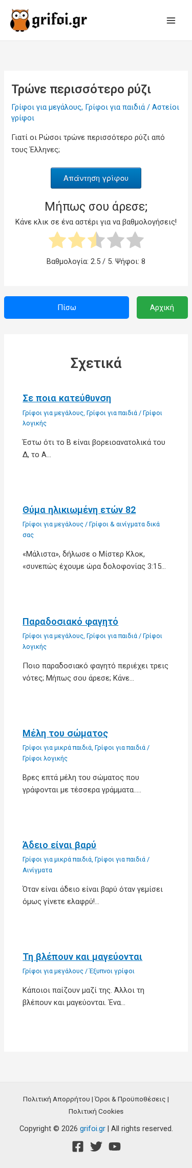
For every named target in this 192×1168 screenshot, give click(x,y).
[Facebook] (78, 1146)
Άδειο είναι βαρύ (59, 844)
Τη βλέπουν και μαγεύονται (82, 956)
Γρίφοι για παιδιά (115, 107)
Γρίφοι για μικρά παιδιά (57, 747)
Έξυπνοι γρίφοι (112, 971)
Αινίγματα (37, 870)
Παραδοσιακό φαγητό (70, 621)
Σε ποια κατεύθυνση (67, 398)
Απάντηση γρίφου (96, 177)
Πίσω (66, 307)
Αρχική (162, 307)
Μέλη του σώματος (65, 733)
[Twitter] (96, 1146)
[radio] (57, 241)
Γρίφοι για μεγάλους (46, 107)
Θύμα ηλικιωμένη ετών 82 (79, 509)
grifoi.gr (92, 1128)
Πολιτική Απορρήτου (56, 1099)
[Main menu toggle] (171, 20)
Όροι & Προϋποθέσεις (130, 1099)
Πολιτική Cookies (96, 1111)
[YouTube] (115, 1146)
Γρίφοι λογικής (45, 758)
